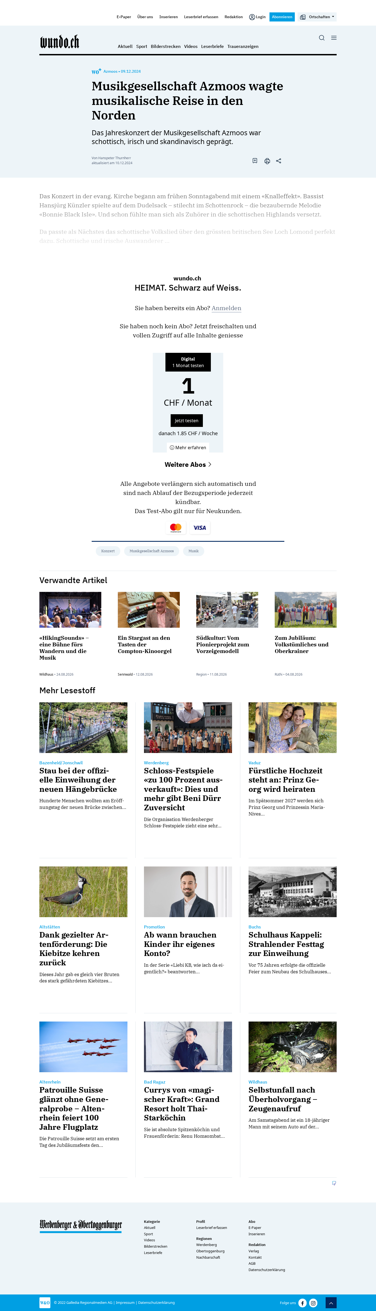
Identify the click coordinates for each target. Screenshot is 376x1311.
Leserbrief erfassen (201, 16)
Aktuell (125, 46)
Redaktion (234, 16)
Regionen (204, 1238)
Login (261, 16)
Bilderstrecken (166, 46)
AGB (252, 1263)
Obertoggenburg (210, 1250)
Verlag (254, 1250)
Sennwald (125, 674)
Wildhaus (46, 674)
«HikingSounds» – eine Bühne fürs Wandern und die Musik (64, 647)
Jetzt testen (186, 421)
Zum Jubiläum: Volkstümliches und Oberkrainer (302, 644)
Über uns (145, 16)
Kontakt (255, 1257)
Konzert (108, 551)
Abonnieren (282, 16)
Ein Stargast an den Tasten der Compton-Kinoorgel (145, 644)
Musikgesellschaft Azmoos (152, 551)
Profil (200, 1221)
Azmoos (110, 71)
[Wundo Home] (60, 41)
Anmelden (226, 308)
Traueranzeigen (242, 46)
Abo (252, 1221)
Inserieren (168, 16)
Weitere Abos (186, 464)
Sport (141, 46)
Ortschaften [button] (319, 16)
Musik (194, 551)
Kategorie (152, 1221)
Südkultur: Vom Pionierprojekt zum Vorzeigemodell (222, 644)
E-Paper (124, 16)
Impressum (125, 1302)
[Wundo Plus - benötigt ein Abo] (96, 71)
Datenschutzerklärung (267, 1269)
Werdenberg (206, 1244)
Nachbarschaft (208, 1257)
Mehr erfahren (190, 448)
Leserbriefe (212, 46)
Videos (191, 46)
